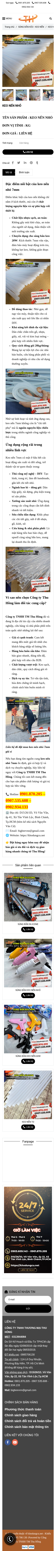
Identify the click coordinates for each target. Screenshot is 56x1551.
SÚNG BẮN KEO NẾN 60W (28, 1056)
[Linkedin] (25, 163)
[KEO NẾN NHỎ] (28, 18)
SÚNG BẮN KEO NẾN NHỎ (28, 990)
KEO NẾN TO (28, 1122)
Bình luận (24, 172)
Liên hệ (29, 152)
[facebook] (8, 1442)
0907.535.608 (40, 3)
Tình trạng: (7, 143)
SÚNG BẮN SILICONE (28, 924)
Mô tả (9, 172)
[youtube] (15, 1442)
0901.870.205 (24, 3)
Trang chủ (9, 27)
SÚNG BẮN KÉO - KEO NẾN (31, 27)
